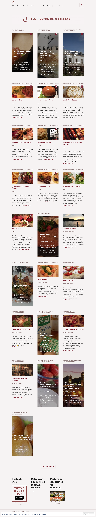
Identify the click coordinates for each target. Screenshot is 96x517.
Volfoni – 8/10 (17, 100)
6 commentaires (54, 125)
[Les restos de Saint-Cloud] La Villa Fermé (22, 286)
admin (15, 56)
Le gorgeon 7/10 (44, 186)
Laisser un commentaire (18, 30)
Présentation (15, 6)
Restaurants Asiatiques (18, 211)
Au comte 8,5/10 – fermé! (72, 186)
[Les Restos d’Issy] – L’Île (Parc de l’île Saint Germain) (72, 53)
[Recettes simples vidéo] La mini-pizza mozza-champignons (22, 437)
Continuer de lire (25, 69)
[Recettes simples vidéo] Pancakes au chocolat (47, 335)
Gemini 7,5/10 (43, 279)
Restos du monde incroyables (73, 360)
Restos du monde (68, 6)
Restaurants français (43, 83)
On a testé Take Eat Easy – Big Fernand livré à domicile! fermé (47, 54)
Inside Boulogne (16, 29)
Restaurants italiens (17, 83)
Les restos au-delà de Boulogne (71, 29)
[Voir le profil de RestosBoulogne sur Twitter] (31, 491)
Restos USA (26, 6)
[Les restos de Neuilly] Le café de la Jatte (48, 236)
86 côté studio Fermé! (46, 100)
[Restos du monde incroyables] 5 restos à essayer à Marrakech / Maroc (73, 385)
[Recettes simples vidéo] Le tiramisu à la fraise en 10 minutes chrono (48, 385)
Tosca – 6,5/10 (68, 281)
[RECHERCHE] (82, 5)
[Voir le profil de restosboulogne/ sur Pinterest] (33, 491)
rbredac (67, 58)
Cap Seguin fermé (69, 228)
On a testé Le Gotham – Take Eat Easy (22, 52)
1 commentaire (29, 83)
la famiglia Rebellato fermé (73, 329)
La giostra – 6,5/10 (70, 100)
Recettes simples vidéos (47, 311)
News (13, 8)
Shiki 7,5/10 (16, 228)
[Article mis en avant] (22, 92)
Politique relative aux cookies (39, 514)
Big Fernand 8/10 (44, 142)
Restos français (47, 6)
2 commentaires (54, 83)
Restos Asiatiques (36, 6)
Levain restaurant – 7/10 (21, 329)
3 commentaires (80, 83)
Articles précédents (48, 467)
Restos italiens (57, 6)
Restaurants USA (42, 125)
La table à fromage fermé (21, 142)
